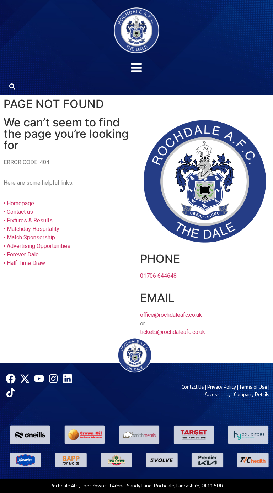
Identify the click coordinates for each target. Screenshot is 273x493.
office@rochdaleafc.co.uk (171, 314)
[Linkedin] (68, 378)
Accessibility (218, 394)
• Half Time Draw (24, 263)
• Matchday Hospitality (31, 229)
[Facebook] (10, 378)
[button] (136, 67)
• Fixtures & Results (28, 220)
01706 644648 (158, 275)
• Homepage (19, 203)
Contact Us (193, 386)
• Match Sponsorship (29, 237)
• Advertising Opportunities (37, 246)
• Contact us (18, 211)
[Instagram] (53, 378)
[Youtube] (39, 378)
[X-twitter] (25, 378)
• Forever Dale (21, 254)
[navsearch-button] (12, 86)
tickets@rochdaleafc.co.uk (172, 332)
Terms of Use (253, 386)
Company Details (251, 394)
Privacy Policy (221, 386)
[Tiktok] (10, 393)
